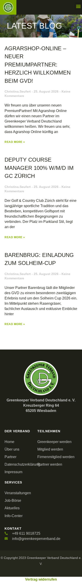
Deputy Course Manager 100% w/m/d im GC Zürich (39, 168)
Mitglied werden (50, 449)
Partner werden (49, 464)
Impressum (13, 472)
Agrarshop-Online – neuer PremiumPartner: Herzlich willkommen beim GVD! (38, 64)
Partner (10, 457)
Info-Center (14, 516)
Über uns (12, 449)
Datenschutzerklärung (20, 464)
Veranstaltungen (18, 493)
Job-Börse (13, 500)
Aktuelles (12, 508)
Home (9, 442)
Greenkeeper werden (54, 442)
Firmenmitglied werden (55, 457)
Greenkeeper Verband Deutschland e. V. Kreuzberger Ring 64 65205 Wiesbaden (41, 405)
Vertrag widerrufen (41, 579)
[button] (78, 6)
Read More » (15, 142)
